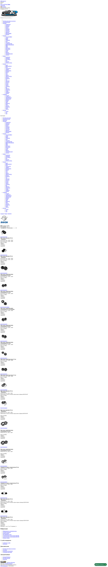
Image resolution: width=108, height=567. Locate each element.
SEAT (7, 51)
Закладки (5, 559)
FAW (7, 73)
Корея (4, 56)
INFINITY (8, 103)
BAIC (7, 65)
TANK (7, 91)
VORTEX (8, 92)
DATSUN (8, 25)
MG (6, 87)
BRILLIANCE (9, 66)
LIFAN (7, 85)
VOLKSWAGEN (9, 53)
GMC (7, 102)
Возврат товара (6, 537)
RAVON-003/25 (3, 358)
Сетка (8, 225)
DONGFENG (8, 70)
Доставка (5, 549)
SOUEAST (8, 89)
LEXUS (7, 105)
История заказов (6, 558)
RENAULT (8, 49)
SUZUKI (7, 30)
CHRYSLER (8, 98)
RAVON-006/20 (3, 466)
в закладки (2, 244)
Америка (5, 94)
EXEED (7, 71)
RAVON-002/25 (3, 290)
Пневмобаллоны (6, 22)
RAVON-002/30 (3, 324)
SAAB (7, 50)
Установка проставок (7, 552)
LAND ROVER (9, 43)
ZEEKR (7, 93)
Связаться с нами (6, 542)
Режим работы (6, 533)
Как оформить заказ (7, 534)
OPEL (7, 47)
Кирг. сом (2, 4)
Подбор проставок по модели (9, 21)
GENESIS (8, 58)
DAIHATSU (8, 24)
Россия (4, 110)
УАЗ (6, 113)
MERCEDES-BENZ (10, 44)
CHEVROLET (9, 97)
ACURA (7, 95)
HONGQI (8, 78)
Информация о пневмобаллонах (10, 531)
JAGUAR (8, 42)
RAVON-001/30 (3, 255)
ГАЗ (6, 112)
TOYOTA (8, 31)
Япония (4, 23)
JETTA (7, 83)
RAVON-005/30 (3, 447)
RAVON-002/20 (3, 273)
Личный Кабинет (6, 557)
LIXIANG (8, 86)
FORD (7, 101)
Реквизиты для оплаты (8, 551)
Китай (4, 63)
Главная (2, 213)
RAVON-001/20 (3, 236)
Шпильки (5, 120)
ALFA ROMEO (9, 36)
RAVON (7, 61)
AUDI (7, 38)
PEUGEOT (8, 48)
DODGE (7, 100)
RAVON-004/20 (3, 389)
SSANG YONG (9, 62)
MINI (7, 45)
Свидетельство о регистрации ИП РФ (11, 536)
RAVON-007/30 (3, 516)
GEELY (7, 75)
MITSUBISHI (8, 33)
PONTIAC (8, 106)
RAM (7, 108)
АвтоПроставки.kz (8, 563)
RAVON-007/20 (3, 497)
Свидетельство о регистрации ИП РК (11, 535)
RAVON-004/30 (3, 408)
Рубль (6, 4)
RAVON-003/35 (3, 374)
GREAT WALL (9, 76)
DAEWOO (8, 57)
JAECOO (7, 80)
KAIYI (7, 84)
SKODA (7, 52)
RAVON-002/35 (3, 341)
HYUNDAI (8, 59)
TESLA (7, 109)
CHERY (7, 69)
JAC (6, 79)
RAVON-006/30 (3, 482)
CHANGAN (8, 68)
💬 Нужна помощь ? (100, 564)
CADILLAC (8, 96)
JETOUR (7, 82)
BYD (7, 67)
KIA (6, 60)
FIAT (7, 41)
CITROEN (8, 40)
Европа (4, 35)
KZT (1, 3)
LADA (7, 111)
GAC (7, 74)
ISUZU (7, 27)
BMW (7, 39)
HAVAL (7, 77)
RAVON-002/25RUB (4, 307)
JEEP (7, 104)
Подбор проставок (7, 117)
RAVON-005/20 (3, 428)
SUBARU (8, 28)
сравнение (2, 246)
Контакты (5, 543)
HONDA (7, 26)
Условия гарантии (7, 532)
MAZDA (7, 34)
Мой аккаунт (3, 1)
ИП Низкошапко (4, 565)
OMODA (7, 88)
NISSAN (7, 32)
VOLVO (7, 54)
